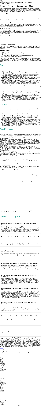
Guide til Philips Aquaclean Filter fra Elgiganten (13, 343)
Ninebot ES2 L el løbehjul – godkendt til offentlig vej (24, 346)
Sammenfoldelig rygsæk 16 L (30, 341)
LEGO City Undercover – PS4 (20, 338)
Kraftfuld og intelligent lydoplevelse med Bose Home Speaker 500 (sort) (12, 341)
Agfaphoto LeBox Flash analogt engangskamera (30, 344)
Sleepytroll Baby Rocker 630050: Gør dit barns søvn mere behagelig (20, 337)
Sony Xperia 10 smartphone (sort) (8, 346)
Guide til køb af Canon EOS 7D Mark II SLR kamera (12, 344)
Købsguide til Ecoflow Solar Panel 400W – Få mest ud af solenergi (28, 340)
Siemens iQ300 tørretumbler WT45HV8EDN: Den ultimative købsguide (20, 339)
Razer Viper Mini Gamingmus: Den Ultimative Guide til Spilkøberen (20, 345)
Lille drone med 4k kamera (12, 342)
